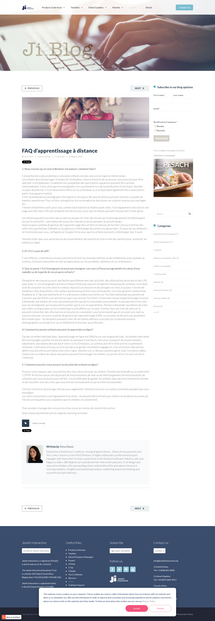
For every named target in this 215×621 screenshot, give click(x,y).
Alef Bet (158, 282)
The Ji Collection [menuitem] (75, 574)
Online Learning (43, 156)
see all (156, 312)
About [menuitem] (149, 7)
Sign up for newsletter (120, 550)
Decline (160, 608)
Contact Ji (159, 550)
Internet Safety (162, 298)
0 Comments (59, 156)
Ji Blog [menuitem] (71, 581)
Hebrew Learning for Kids (166, 258)
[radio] (173, 127)
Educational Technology (166, 234)
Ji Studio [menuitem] (72, 571)
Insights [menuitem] (133, 7)
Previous (33, 88)
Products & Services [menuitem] (52, 7)
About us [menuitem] (72, 578)
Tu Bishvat (160, 274)
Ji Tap (157, 250)
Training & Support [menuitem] (76, 585)
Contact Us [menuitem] (184, 7)
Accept (136, 608)
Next (138, 88)
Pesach (158, 306)
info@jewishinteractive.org (166, 561)
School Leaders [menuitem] (96, 7)
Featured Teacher (163, 290)
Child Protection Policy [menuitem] (182, 614)
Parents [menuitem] (116, 7)
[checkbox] (173, 129)
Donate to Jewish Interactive (36, 550)
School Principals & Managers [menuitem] (80, 557)
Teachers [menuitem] (75, 7)
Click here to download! (165, 155)
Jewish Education (163, 242)
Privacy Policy (148, 601)
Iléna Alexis (28, 156)
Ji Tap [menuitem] (70, 567)
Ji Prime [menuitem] (71, 564)
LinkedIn (48, 477)
